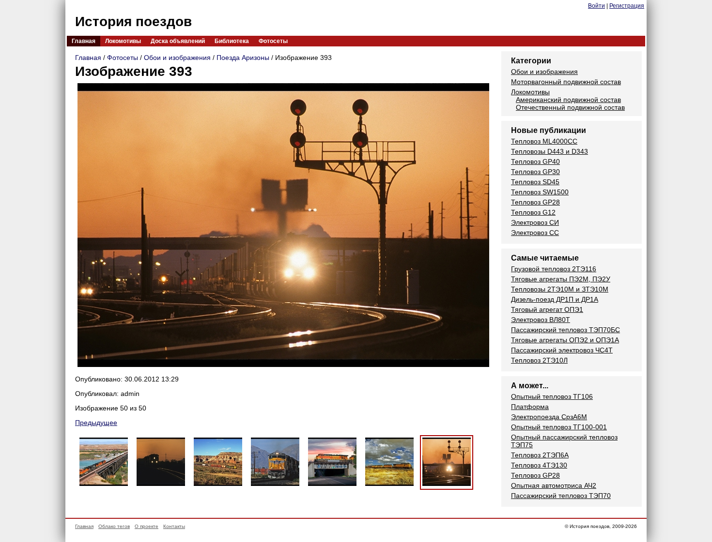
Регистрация (626, 5)
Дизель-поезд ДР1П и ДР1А (554, 299)
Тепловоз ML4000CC (544, 141)
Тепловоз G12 (533, 212)
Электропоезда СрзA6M (549, 417)
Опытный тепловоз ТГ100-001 (559, 427)
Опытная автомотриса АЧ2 (553, 485)
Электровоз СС (535, 232)
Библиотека (232, 41)
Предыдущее (96, 422)
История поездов (133, 21)
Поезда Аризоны (243, 57)
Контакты (174, 526)
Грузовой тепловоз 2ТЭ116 (553, 269)
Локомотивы (123, 41)
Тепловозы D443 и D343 (549, 151)
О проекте (146, 526)
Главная (83, 41)
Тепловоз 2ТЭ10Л (539, 360)
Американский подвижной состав (568, 99)
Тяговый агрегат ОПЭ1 (547, 309)
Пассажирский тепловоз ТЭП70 (561, 495)
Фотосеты (273, 41)
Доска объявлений (178, 41)
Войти (596, 5)
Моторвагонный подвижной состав (566, 82)
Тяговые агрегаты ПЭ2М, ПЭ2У (560, 279)
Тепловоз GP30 (535, 172)
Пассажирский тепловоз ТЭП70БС (565, 330)
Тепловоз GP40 (535, 161)
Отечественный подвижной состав (570, 107)
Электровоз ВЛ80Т (540, 319)
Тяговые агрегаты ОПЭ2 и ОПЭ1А (565, 340)
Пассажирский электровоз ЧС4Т (562, 350)
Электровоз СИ (535, 222)
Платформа (530, 406)
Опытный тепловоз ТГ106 (552, 396)
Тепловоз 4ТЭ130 (539, 465)
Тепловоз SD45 (535, 182)
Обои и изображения (177, 57)
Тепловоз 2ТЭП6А (540, 455)
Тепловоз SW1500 (540, 192)
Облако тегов (114, 526)
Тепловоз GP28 (535, 202)
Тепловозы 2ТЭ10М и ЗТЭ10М (559, 289)
